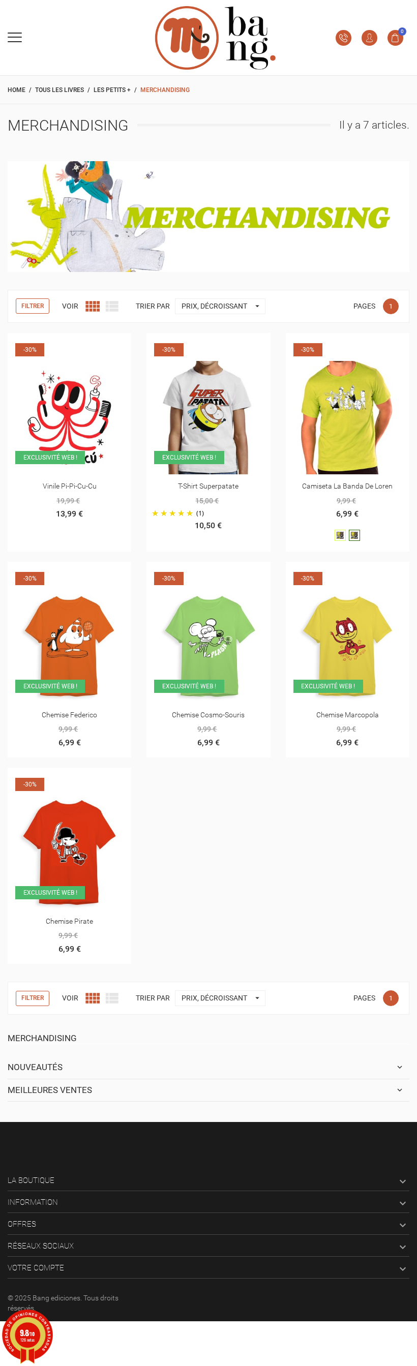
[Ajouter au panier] (44, 344)
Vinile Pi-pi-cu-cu (70, 486)
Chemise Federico (69, 715)
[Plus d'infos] (69, 344)
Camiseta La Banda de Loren (347, 486)
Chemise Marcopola (347, 715)
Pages (364, 306)
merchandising (42, 1038)
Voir (70, 306)
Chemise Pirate (69, 921)
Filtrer (32, 306)
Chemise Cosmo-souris (208, 715)
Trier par (153, 306)
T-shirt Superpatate (208, 486)
